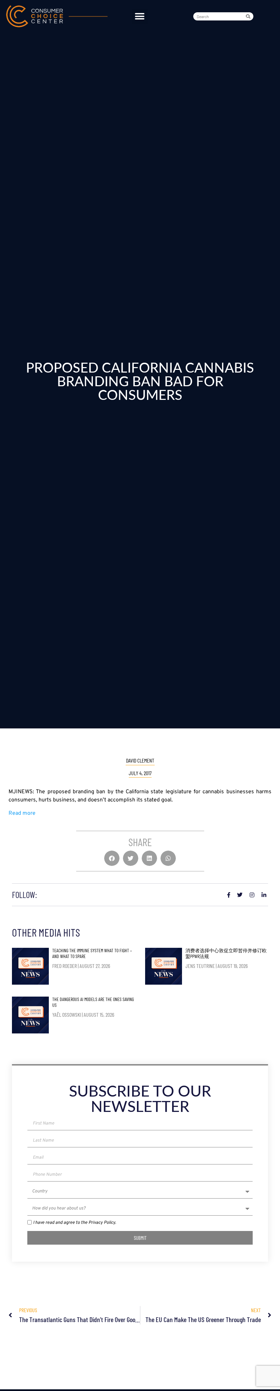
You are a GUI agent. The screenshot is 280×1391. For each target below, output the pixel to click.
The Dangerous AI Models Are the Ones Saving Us (93, 1002)
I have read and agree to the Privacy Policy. (74, 1223)
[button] (140, 16)
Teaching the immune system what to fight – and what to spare (92, 953)
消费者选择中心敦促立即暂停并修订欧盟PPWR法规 (226, 953)
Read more (22, 813)
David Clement (140, 760)
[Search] (249, 16)
